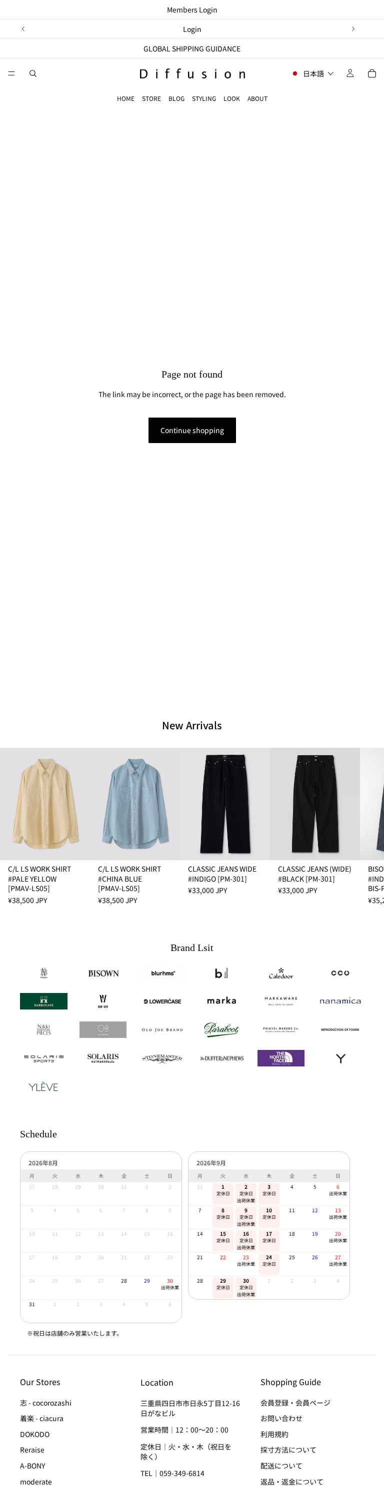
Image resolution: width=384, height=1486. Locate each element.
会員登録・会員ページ (295, 1402)
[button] (312, 73)
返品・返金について (292, 1481)
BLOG (176, 98)
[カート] (372, 73)
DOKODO (35, 1434)
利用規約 (274, 1434)
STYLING (204, 98)
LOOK (232, 98)
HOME (125, 98)
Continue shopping (192, 430)
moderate (36, 1481)
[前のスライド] (23, 29)
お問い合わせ (281, 1418)
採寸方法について (288, 1450)
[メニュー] (11, 73)
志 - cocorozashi (46, 1402)
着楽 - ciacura (42, 1418)
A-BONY (32, 1465)
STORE (151, 98)
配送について (281, 1465)
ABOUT (258, 98)
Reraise (32, 1450)
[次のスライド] (353, 29)
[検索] (33, 73)
